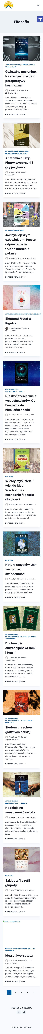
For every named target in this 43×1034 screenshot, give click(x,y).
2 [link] (15, 992)
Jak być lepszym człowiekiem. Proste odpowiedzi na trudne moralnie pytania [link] (20, 244)
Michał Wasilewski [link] (19, 172)
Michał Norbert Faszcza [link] (21, 960)
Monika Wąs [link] (17, 504)
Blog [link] (18, 65)
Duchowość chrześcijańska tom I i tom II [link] (20, 647)
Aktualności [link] (10, 65)
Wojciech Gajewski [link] (19, 90)
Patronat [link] (20, 391)
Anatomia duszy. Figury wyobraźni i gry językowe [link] (19, 162)
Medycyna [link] (28, 314)
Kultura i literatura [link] (21, 949)
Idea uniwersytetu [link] (19, 955)
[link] (40, 19)
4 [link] (27, 992)
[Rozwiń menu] (38, 5)
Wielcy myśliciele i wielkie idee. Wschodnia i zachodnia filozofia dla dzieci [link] (19, 490)
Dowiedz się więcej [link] (15, 114)
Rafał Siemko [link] (17, 258)
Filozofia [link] (24, 65)
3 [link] (21, 992)
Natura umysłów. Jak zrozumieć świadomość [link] (20, 569)
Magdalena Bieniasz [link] (20, 328)
